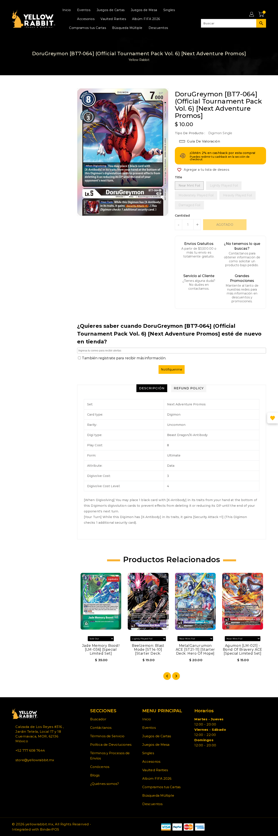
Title (178, 177)
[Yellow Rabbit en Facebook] (13, 769)
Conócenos (99, 767)
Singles (148, 753)
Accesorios (151, 761)
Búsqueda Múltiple (158, 795)
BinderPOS (49, 829)
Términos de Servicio (107, 736)
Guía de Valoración (203, 141)
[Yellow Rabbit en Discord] (23, 769)
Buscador (98, 719)
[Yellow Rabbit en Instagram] (20, 769)
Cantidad (182, 215)
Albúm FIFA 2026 (157, 778)
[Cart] (261, 14)
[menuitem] (67, 9)
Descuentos (152, 804)
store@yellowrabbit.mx (34, 760)
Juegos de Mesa (155, 744)
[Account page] (252, 14)
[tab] (151, 388)
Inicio (146, 719)
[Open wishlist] (272, 418)
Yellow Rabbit (139, 60)
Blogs (95, 775)
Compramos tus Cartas (161, 787)
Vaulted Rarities (155, 770)
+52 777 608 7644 (30, 750)
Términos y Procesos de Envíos (110, 755)
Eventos (149, 728)
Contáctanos (100, 728)
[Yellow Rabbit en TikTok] (27, 769)
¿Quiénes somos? (104, 784)
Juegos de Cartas (156, 736)
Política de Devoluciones (110, 744)
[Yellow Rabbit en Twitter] (16, 769)
